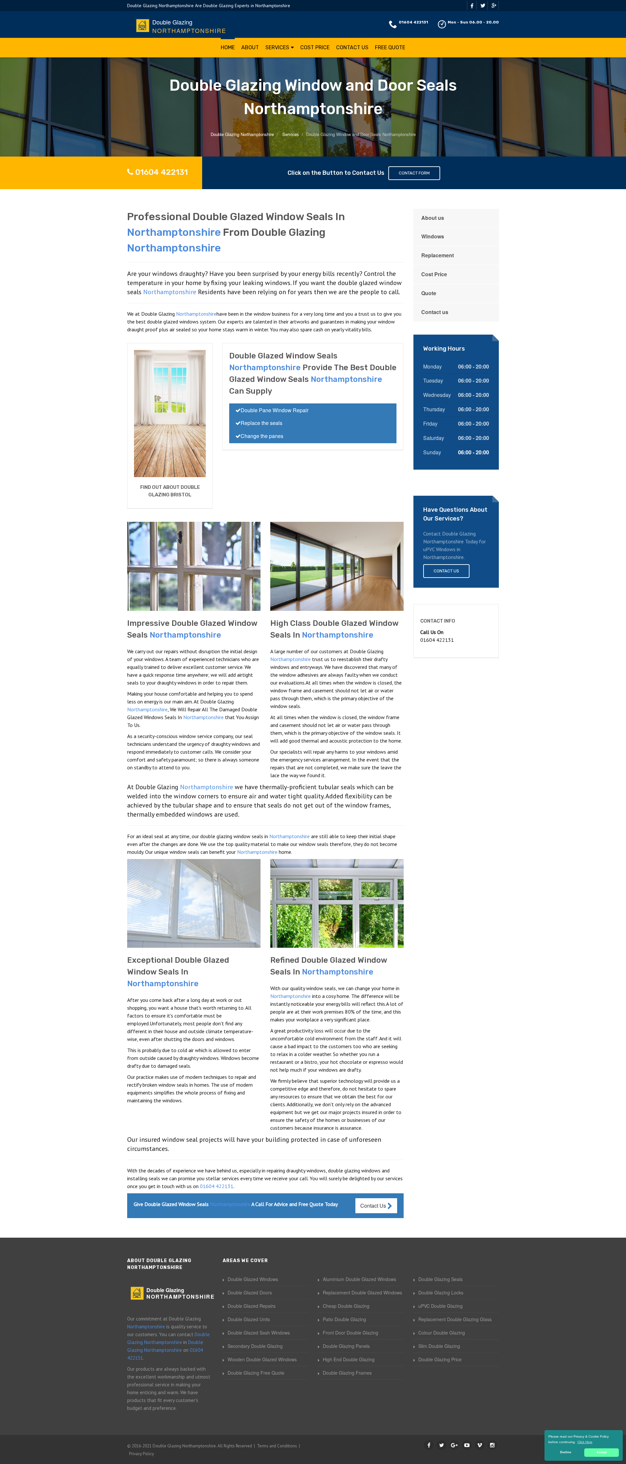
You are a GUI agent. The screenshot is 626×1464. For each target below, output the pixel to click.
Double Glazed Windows (253, 1279)
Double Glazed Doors (250, 1292)
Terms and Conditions (277, 1446)
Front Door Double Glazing (350, 1332)
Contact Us (352, 47)
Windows (432, 236)
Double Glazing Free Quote (256, 1372)
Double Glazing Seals (440, 1279)
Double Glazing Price (440, 1359)
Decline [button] (565, 1452)
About (250, 47)
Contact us (434, 312)
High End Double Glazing (349, 1359)
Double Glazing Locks (440, 1292)
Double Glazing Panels (346, 1346)
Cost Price (315, 47)
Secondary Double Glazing (255, 1346)
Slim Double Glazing (439, 1346)
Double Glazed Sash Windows (259, 1332)
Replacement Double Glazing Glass (455, 1319)
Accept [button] (602, 1452)
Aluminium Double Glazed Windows (359, 1279)
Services (277, 47)
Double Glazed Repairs (252, 1306)
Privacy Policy (141, 1453)
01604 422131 (413, 22)
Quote (428, 293)
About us (432, 217)
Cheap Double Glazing (346, 1306)
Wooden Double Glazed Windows (262, 1359)
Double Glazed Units (249, 1319)
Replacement (437, 255)
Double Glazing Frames (347, 1372)
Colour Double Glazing (441, 1332)
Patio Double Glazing (344, 1319)
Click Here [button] (584, 1442)
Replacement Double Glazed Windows (362, 1292)
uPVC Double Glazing (440, 1306)
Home (228, 47)
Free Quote (390, 47)
